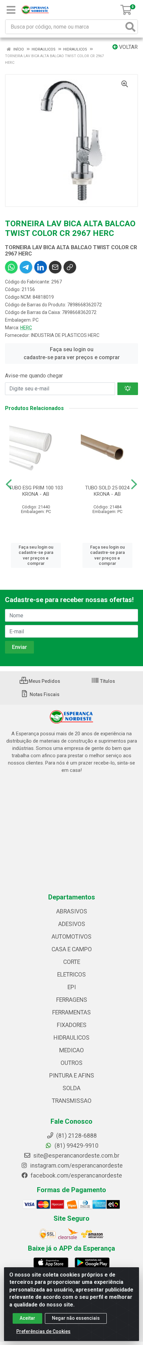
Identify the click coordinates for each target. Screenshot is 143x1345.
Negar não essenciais (76, 1318)
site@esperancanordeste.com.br (75, 1155)
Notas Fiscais (44, 694)
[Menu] (11, 10)
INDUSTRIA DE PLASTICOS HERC (65, 335)
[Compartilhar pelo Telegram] (26, 267)
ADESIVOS (71, 924)
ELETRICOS (71, 974)
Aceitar (27, 1318)
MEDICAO (71, 1050)
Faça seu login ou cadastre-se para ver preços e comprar (72, 353)
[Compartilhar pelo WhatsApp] (11, 267)
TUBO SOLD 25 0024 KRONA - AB (107, 491)
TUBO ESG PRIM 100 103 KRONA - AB (36, 491)
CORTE (71, 962)
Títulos (107, 681)
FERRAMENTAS (71, 1012)
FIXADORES (71, 1025)
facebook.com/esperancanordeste (75, 1175)
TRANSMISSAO (71, 1100)
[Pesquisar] (130, 27)
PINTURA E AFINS (71, 1075)
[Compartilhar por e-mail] (55, 267)
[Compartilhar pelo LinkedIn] (40, 267)
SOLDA (71, 1088)
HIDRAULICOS (71, 1037)
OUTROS (71, 1063)
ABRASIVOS (71, 911)
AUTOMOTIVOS (71, 936)
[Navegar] (9, 484)
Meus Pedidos (44, 681)
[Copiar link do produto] (70, 267)
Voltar (128, 47)
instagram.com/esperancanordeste (76, 1165)
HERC (26, 327)
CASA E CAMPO (72, 949)
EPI (72, 987)
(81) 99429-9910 (75, 1145)
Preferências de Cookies (43, 1331)
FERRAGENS (71, 999)
